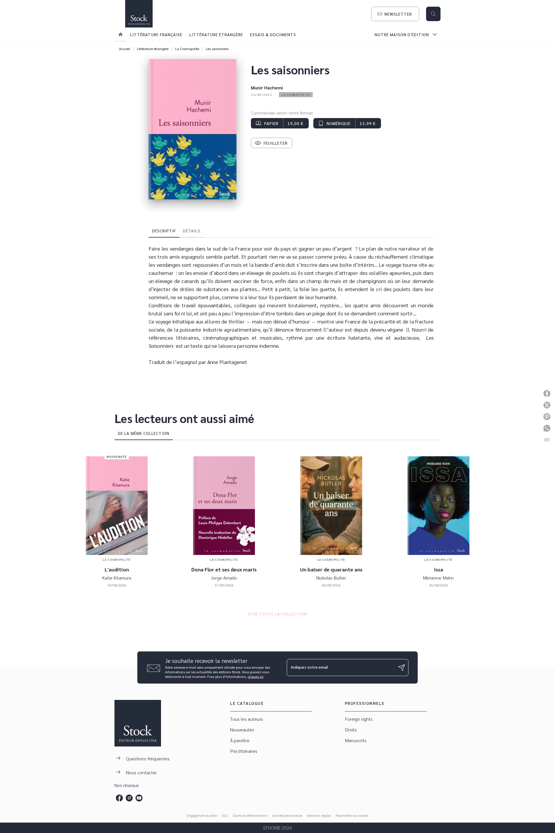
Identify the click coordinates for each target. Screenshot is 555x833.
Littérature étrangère (153, 48)
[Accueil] (138, 13)
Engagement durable (202, 815)
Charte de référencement (250, 815)
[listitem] (119, 798)
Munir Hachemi (267, 87)
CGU (225, 815)
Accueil (124, 48)
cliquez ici (255, 676)
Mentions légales (319, 815)
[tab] (120, 34)
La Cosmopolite (187, 48)
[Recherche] (433, 14)
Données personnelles (287, 815)
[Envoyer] (401, 667)
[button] (395, 14)
